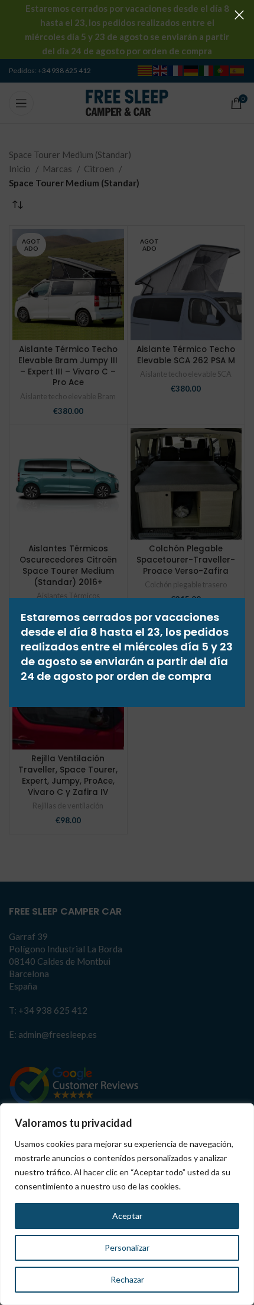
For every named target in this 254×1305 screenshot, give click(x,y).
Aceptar (127, 1216)
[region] (127, 1204)
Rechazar (127, 1279)
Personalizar (127, 1247)
